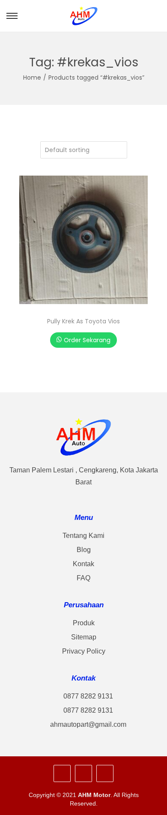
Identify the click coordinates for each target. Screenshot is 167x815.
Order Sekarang (87, 340)
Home (32, 77)
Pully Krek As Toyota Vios (83, 321)
